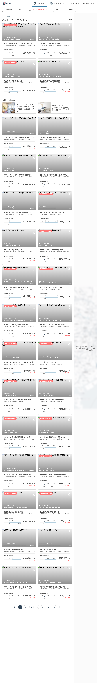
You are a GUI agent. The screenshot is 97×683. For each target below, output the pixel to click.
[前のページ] (14, 607)
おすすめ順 (57, 10)
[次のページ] (60, 607)
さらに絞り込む (70, 10)
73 (54, 607)
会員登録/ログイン (88, 3)
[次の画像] (34, 32)
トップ (4, 16)
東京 (8, 16)
